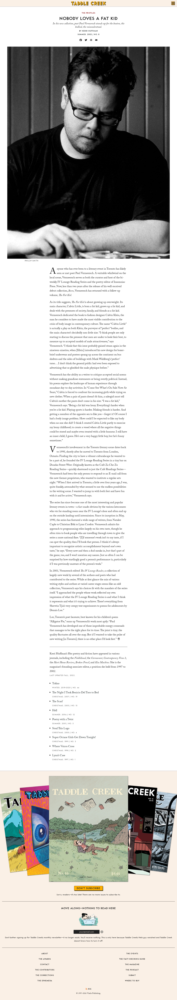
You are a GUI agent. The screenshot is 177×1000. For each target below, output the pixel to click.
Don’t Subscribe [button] (88, 888)
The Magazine (132, 964)
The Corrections (45, 975)
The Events (132, 953)
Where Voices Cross (63, 746)
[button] (101, 932)
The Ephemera (44, 980)
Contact (44, 964)
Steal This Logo (60, 728)
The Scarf (57, 701)
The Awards (45, 959)
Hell (54, 710)
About (44, 953)
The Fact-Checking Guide (132, 959)
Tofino (55, 684)
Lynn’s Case (58, 755)
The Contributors (44, 970)
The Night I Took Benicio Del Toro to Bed (75, 693)
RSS (89, 989)
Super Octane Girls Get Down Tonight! (74, 737)
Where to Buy (132, 980)
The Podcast (132, 970)
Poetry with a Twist (62, 719)
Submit (132, 975)
